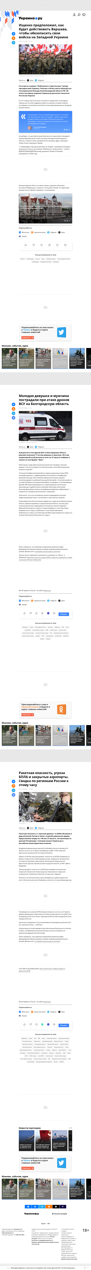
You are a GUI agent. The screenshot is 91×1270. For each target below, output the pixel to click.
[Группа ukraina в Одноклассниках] (49, 1206)
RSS (48, 1224)
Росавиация (44, 1053)
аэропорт (51, 1053)
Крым (43, 1038)
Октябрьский (58, 636)
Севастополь (37, 1041)
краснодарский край (47, 1041)
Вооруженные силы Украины (61, 633)
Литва (43, 258)
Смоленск (49, 1047)
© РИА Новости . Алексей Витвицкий (27, 75)
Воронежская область (53, 1044)
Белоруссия (56, 261)
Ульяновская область (39, 1050)
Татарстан (54, 1050)
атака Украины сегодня (38, 630)
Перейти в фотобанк (40, 75)
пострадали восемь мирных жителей (47, 551)
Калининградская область (63, 258)
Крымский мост (62, 1050)
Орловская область (27, 1047)
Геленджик (23, 1053)
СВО (43, 636)
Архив (43, 1224)
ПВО (63, 627)
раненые (38, 636)
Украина (48, 638)
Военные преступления (28, 636)
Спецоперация (30, 258)
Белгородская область (40, 627)
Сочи (69, 1050)
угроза (69, 1053)
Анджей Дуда (35, 261)
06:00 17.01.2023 (23, 41)
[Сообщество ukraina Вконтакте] (28, 1206)
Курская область (64, 1044)
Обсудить (63, 614)
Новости (22, 258)
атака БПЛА (27, 630)
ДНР (39, 1038)
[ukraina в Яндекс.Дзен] (56, 1206)
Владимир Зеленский (46, 261)
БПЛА (47, 630)
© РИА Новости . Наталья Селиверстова (28, 442)
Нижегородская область (26, 1050)
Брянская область (58, 1041)
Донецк (42, 638)
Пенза (66, 1047)
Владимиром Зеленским (27, 149)
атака (67, 627)
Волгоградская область (39, 1047)
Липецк (67, 1041)
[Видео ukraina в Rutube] (62, 1206)
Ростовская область (27, 1041)
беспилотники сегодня (28, 633)
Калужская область (59, 1047)
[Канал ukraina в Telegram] (42, 1206)
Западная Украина (51, 258)
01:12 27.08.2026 (23, 789)
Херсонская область (52, 1038)
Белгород (50, 627)
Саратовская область (27, 1044)
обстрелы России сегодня (42, 633)
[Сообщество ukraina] (35, 1206)
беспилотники (62, 630)
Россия (31, 627)
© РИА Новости (22, 823)
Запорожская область (64, 1038)
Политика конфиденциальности (42, 1240)
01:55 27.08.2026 (23, 408)
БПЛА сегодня (53, 630)
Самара (48, 1050)
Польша (38, 258)
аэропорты (58, 1053)
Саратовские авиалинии (33, 1053)
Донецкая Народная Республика (44, 1061)
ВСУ (51, 633)
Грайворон (57, 627)
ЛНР (35, 1038)
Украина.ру (46, 590)
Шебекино (66, 636)
